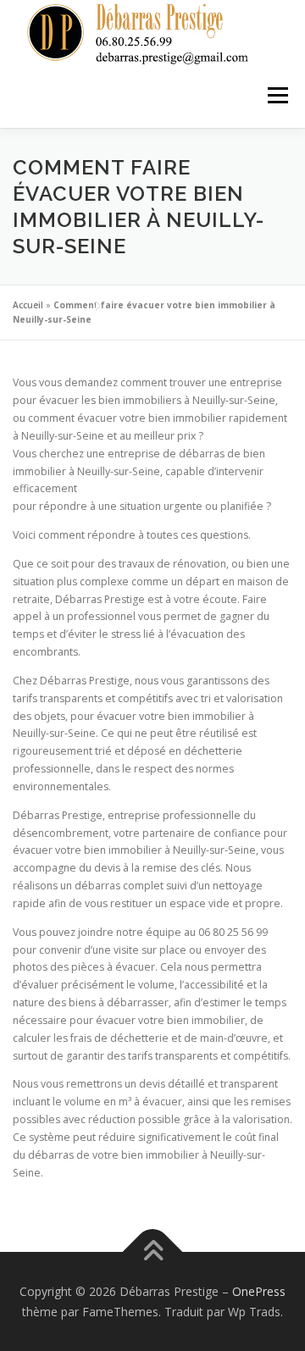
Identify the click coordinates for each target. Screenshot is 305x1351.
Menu (277, 96)
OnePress (259, 1291)
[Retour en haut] (153, 1252)
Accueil (28, 305)
